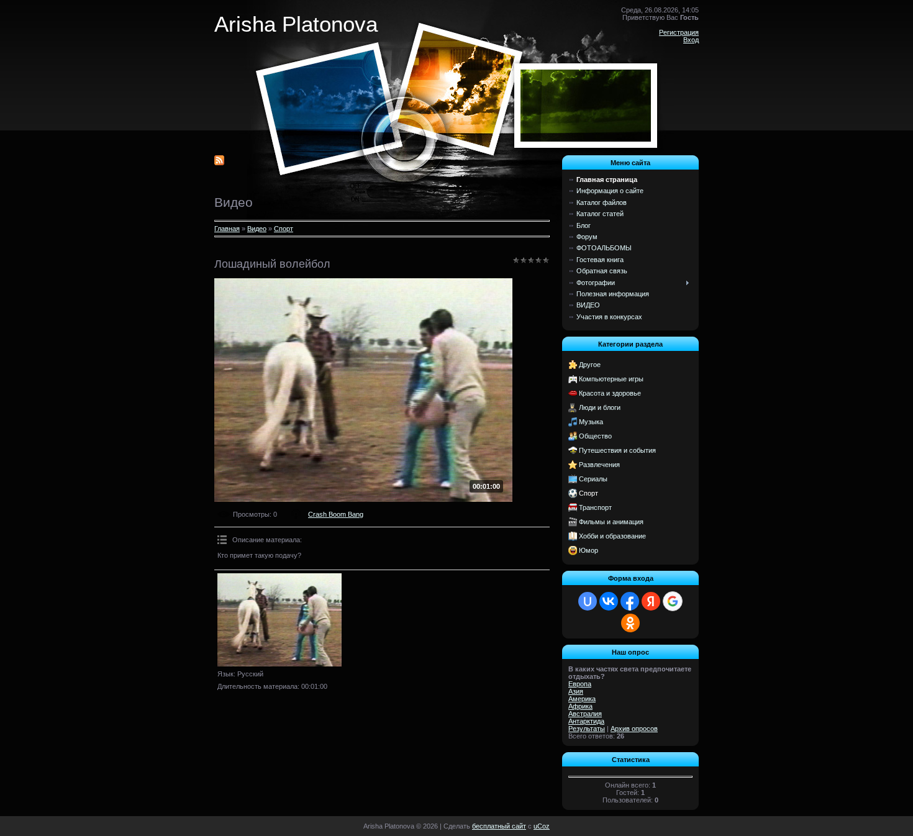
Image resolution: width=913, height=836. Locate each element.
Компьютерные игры (611, 379)
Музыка (591, 421)
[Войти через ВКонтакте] (608, 601)
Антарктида (586, 721)
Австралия (585, 713)
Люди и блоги (599, 407)
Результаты (586, 728)
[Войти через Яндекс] (651, 601)
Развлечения (599, 464)
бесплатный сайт (499, 826)
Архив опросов (634, 728)
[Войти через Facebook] (629, 601)
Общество (595, 436)
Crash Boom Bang (335, 514)
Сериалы (593, 479)
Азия (575, 691)
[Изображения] (279, 619)
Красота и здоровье (610, 393)
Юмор (588, 550)
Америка (582, 698)
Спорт (283, 228)
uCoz (542, 826)
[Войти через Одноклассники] (630, 623)
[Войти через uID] (587, 601)
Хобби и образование (612, 536)
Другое (590, 364)
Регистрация (679, 32)
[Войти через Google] (673, 601)
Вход (691, 39)
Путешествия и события (617, 450)
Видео (256, 228)
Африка (580, 706)
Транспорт (595, 507)
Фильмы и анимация (611, 521)
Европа (579, 684)
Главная (227, 228)
